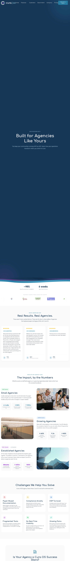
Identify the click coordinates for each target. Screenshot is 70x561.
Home (17, 2)
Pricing (56, 2)
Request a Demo (63, 2)
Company (49, 2)
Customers (32, 2)
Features (23, 2)
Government (40, 2)
